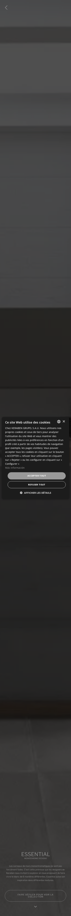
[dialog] (35, 458)
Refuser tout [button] (36, 484)
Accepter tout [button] (36, 475)
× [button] (63, 421)
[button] (35, 493)
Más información (15, 467)
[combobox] (59, 421)
